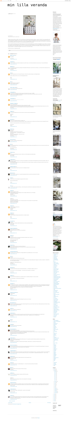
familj (54, 330)
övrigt (54, 365)
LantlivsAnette (12, 159)
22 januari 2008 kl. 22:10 (13, 218)
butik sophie (55, 324)
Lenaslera (11, 395)
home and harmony (56, 278)
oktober (55, 390)
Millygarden (11, 66)
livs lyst (54, 293)
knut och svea (55, 287)
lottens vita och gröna (13, 345)
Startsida (30, 402)
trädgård (55, 358)
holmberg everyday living (57, 276)
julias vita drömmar (56, 284)
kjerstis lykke (55, 286)
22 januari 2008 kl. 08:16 (13, 84)
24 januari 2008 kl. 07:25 (13, 310)
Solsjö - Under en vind (13, 87)
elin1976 (11, 308)
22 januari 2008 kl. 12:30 (13, 141)
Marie (11, 144)
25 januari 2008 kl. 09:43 (13, 342)
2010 (54, 395)
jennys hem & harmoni (57, 281)
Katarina (11, 235)
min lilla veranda (27, 5)
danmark (55, 326)
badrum (55, 322)
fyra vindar (55, 267)
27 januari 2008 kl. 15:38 (13, 386)
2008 (54, 370)
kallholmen (55, 285)
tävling (54, 359)
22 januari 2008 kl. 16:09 (13, 170)
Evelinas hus (12, 152)
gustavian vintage (56, 269)
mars (55, 382)
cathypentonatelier (12, 350)
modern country (56, 300)
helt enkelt (55, 273)
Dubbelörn (11, 275)
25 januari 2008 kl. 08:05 (13, 335)
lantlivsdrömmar (56, 290)
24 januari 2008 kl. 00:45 (13, 305)
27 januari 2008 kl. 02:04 (13, 375)
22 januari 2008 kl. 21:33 (13, 203)
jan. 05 (55, 372)
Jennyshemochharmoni (13, 251)
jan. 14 (55, 376)
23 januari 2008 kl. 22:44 (13, 300)
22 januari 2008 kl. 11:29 (13, 126)
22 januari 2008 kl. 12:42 (13, 149)
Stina (11, 319)
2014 (54, 399)
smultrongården (12, 92)
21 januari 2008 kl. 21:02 (13, 59)
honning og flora (56, 279)
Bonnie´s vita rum (12, 55)
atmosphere (12, 283)
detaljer (55, 328)
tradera (54, 356)
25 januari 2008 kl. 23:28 (13, 360)
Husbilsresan (12, 356)
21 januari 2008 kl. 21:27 (13, 70)
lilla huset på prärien (56, 292)
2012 (54, 397)
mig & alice (11, 119)
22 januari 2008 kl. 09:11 (13, 108)
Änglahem (11, 111)
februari (55, 381)
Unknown (11, 190)
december (55, 392)
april (55, 383)
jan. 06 (55, 373)
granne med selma (56, 268)
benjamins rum (56, 323)
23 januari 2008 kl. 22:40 (13, 295)
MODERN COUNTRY (13, 166)
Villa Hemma (12, 267)
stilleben (55, 353)
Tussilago (11, 324)
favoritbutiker (55, 331)
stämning (55, 355)
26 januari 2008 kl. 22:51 (13, 370)
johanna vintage (56, 282)
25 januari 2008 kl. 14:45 (13, 348)
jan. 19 (55, 377)
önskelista (55, 364)
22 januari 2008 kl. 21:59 (13, 210)
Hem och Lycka (12, 139)
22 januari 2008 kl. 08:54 (13, 89)
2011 (54, 396)
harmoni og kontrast (56, 271)
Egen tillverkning (56, 329)
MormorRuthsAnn (12, 302)
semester (55, 350)
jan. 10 (55, 375)
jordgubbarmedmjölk (56, 283)
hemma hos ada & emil (57, 274)
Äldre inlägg (49, 402)
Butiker (54, 325)
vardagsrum (55, 362)
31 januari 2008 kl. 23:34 (13, 399)
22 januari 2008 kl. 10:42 (13, 116)
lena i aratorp (55, 291)
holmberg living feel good (57, 277)
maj (55, 384)
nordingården (55, 301)
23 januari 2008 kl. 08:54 (13, 242)
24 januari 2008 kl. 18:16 (13, 326)
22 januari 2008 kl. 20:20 (13, 183)
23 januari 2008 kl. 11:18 (13, 253)
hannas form (55, 270)
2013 (54, 398)
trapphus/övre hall (56, 357)
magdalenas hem (56, 296)
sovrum (55, 351)
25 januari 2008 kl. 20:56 (13, 353)
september (55, 389)
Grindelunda (12, 61)
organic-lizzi (12, 245)
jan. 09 (55, 374)
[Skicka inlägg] (9, 50)
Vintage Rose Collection (13, 292)
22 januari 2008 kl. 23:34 (13, 225)
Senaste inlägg (10, 402)
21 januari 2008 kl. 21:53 (13, 79)
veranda (55, 363)
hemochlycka (55, 275)
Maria (11, 256)
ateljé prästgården (56, 320)
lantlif (54, 289)
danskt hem (55, 327)
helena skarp (55, 272)
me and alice (55, 298)
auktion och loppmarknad (57, 321)
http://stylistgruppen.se (56, 28)
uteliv (54, 360)
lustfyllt (54, 295)
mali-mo (55, 297)
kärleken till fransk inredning (57, 288)
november (55, 391)
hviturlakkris (55, 280)
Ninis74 (11, 367)
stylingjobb (55, 354)
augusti (55, 388)
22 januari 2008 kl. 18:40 (13, 175)
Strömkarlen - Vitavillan (13, 103)
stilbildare (55, 352)
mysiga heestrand (12, 382)
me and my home (56, 299)
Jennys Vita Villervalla (13, 228)
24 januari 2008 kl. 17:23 (13, 321)
